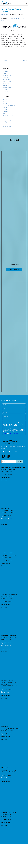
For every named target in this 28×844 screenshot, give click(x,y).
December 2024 (7, 75)
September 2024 (7, 81)
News (4, 118)
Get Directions (5, 477)
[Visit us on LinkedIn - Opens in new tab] (8, 456)
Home (3, 14)
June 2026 (5, 71)
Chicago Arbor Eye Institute (14, 18)
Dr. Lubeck (5, 103)
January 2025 (6, 73)
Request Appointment (14, 269)
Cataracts (5, 99)
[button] (27, 4)
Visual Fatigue (6, 124)
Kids (4, 113)
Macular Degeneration (8, 115)
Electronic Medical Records (10, 105)
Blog (7, 14)
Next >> (25, 60)
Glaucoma (5, 111)
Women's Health (7, 126)
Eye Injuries (5, 107)
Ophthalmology (7, 120)
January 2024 (6, 85)
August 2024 (6, 83)
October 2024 (6, 79)
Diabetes (5, 101)
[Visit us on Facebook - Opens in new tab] (3, 456)
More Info (4, 480)
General (5, 109)
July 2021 (5, 89)
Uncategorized (6, 122)
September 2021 (7, 87)
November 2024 (7, 77)
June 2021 (5, 92)
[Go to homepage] (5, 3)
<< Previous (4, 60)
